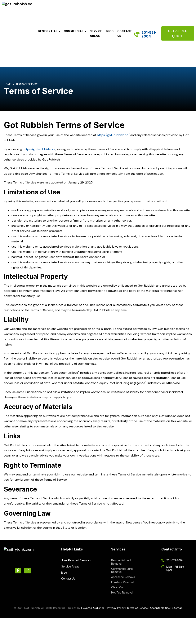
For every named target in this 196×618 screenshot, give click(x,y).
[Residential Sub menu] (59, 31)
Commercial (73, 31)
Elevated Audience (93, 608)
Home (7, 84)
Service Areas (96, 33)
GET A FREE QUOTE (177, 33)
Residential (47, 31)
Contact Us (124, 33)
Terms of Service (137, 608)
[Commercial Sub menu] (85, 31)
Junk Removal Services (76, 560)
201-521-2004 (149, 34)
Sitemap (177, 608)
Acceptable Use (160, 608)
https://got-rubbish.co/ (113, 135)
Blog (110, 31)
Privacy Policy (116, 608)
